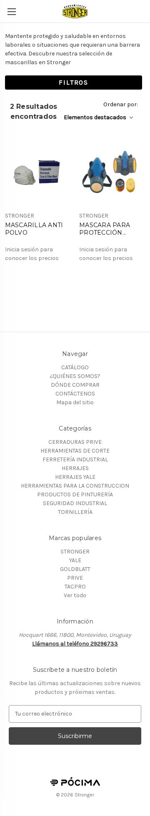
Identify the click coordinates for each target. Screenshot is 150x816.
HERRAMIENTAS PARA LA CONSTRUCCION (75, 485)
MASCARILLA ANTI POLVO (34, 228)
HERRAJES (75, 468)
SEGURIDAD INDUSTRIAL (75, 503)
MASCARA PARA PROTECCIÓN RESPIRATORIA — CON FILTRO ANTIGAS (107, 228)
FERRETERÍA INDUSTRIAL (75, 459)
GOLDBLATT (75, 569)
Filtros (73, 82)
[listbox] (100, 117)
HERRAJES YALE (75, 477)
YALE (75, 560)
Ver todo (75, 595)
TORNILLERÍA (75, 512)
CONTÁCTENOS (75, 393)
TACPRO (75, 586)
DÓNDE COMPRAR (75, 384)
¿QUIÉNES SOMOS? (75, 376)
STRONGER (75, 551)
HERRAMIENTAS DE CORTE (75, 450)
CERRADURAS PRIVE (75, 442)
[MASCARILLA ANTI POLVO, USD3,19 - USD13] (38, 173)
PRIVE (75, 577)
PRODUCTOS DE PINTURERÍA (75, 494)
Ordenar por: (120, 104)
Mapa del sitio (75, 402)
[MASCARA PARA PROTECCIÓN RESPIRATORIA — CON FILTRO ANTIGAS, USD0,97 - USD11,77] (112, 173)
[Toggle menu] (11, 11)
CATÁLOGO (75, 367)
